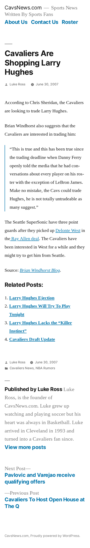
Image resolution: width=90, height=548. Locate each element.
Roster (70, 22)
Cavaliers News (22, 368)
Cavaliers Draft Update (32, 339)
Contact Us (44, 22)
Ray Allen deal (24, 239)
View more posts (25, 447)
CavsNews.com (23, 7)
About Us (16, 22)
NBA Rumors (45, 368)
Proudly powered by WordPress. (55, 536)
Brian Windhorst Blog (40, 270)
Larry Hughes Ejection (31, 298)
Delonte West (67, 230)
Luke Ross (17, 84)
